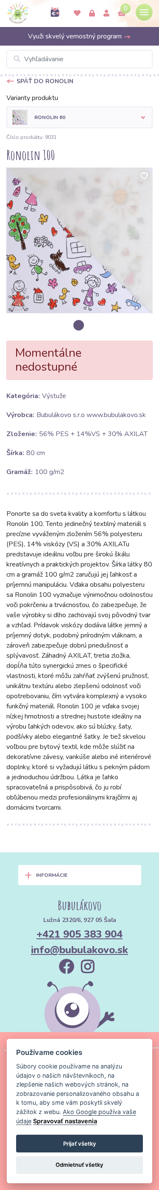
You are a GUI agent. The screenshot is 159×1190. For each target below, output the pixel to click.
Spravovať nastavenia (65, 1121)
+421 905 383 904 (79, 934)
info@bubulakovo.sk (79, 950)
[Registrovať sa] (106, 13)
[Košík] (122, 13)
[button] (79, 117)
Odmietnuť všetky (79, 1164)
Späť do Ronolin (45, 81)
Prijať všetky (79, 1143)
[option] (79, 240)
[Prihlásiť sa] (92, 13)
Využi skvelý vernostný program (75, 36)
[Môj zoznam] (77, 13)
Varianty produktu (32, 98)
